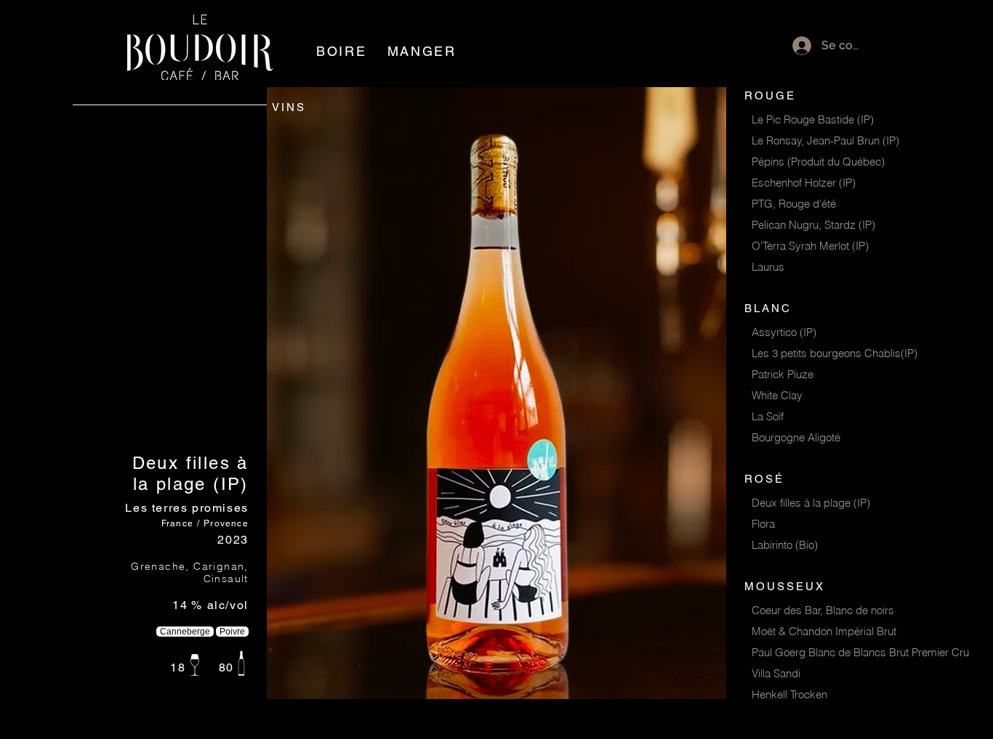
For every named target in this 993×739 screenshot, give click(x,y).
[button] (341, 51)
